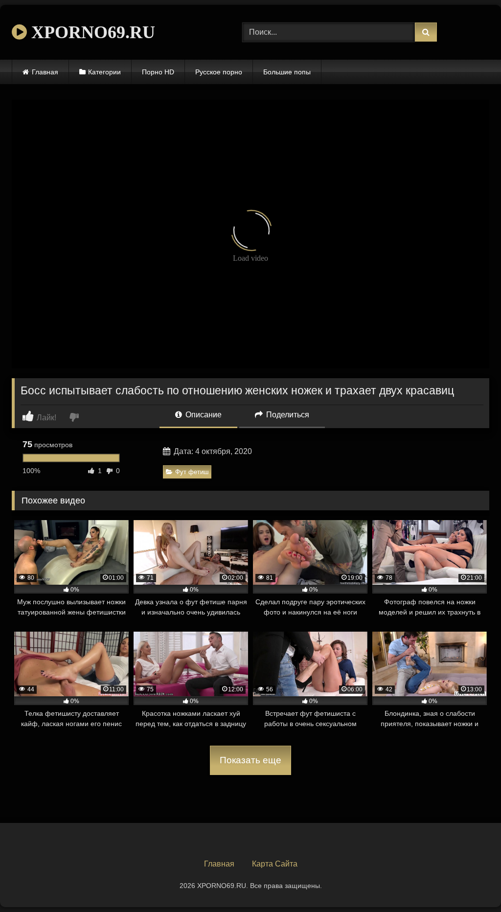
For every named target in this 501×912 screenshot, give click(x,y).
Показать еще (250, 760)
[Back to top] (470, 882)
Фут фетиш (191, 472)
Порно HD (158, 72)
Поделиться (286, 414)
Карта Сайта (274, 864)
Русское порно (218, 72)
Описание (202, 414)
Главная (45, 72)
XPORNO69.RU (91, 32)
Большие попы (287, 72)
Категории (104, 72)
